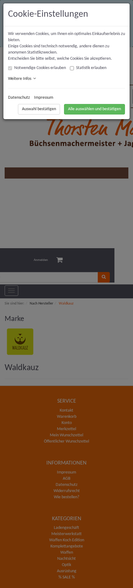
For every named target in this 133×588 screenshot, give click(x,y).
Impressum (43, 97)
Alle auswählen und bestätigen (94, 109)
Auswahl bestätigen (39, 109)
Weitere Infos (20, 78)
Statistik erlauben (91, 68)
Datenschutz (19, 97)
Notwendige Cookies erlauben (40, 68)
